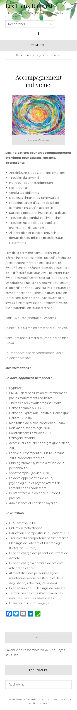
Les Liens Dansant (29, 6)
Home (19, 55)
